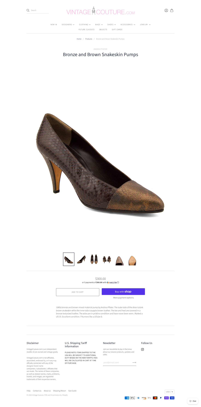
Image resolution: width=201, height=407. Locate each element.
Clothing (83, 24)
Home (79, 39)
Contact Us (37, 390)
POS (45, 395)
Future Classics (87, 29)
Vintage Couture (37, 395)
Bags (97, 24)
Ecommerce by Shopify (59, 395)
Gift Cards (117, 29)
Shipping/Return (59, 390)
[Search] (28, 10)
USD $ (168, 392)
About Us (47, 390)
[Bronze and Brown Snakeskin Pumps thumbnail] (69, 259)
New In (54, 24)
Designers (67, 24)
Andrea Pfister (100, 49)
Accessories (127, 24)
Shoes (110, 24)
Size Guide (72, 390)
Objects (103, 29)
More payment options (123, 297)
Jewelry (144, 24)
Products (88, 39)
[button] (100, 282)
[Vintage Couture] (100, 10)
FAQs (28, 390)
